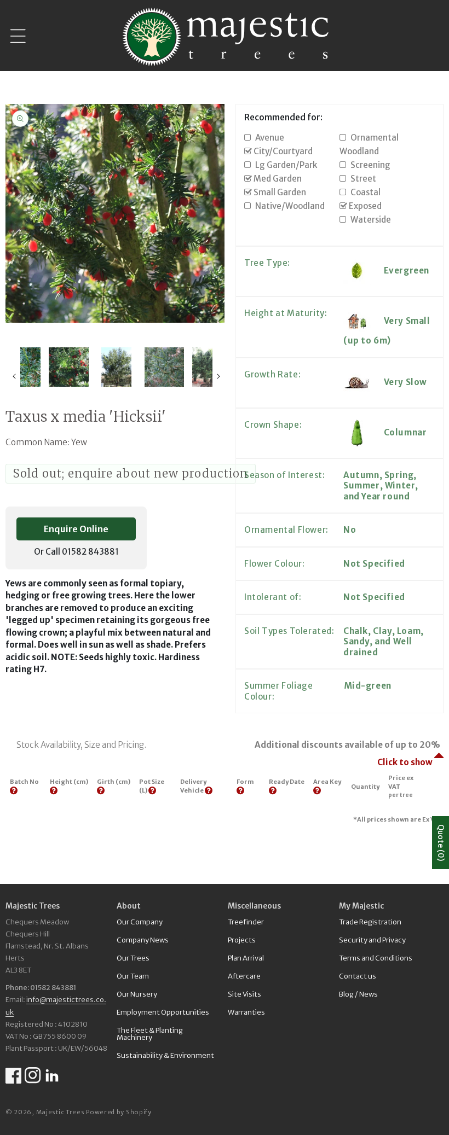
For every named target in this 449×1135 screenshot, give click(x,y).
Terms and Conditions (375, 958)
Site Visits (244, 994)
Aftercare (244, 976)
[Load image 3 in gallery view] (116, 367)
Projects (242, 940)
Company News (143, 940)
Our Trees (133, 958)
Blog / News (358, 994)
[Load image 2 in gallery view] (69, 367)
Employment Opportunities (163, 1012)
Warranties (246, 1012)
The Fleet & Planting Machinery (150, 1034)
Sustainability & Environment (165, 1055)
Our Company (140, 922)
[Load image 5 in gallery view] (212, 367)
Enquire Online (76, 528)
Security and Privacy (372, 940)
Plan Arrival (246, 958)
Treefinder (246, 922)
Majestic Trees (60, 1112)
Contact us (357, 976)
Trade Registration (370, 922)
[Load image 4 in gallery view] (164, 367)
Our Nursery (137, 994)
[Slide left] (14, 376)
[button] (18, 36)
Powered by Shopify (119, 1112)
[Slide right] (218, 376)
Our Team (133, 976)
